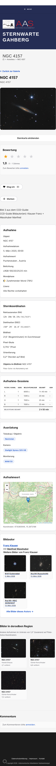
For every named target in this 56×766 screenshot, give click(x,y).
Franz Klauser (10, 545)
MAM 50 (9, 461)
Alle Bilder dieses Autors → (19, 611)
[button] (28, 500)
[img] (28, 503)
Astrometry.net (22, 368)
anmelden (24, 168)
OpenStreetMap (48, 522)
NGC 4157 (21, 59)
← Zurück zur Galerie (10, 71)
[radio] (6, 156)
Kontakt (42, 759)
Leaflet (40, 522)
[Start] (3, 59)
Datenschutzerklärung (19, 759)
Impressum (33, 759)
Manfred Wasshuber (18, 549)
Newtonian (9, 439)
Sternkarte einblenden (28, 138)
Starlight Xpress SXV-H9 (15, 450)
